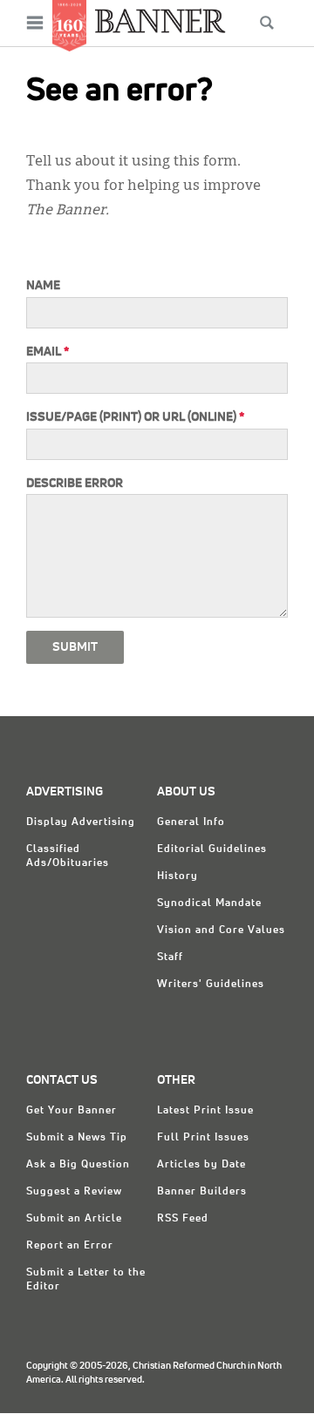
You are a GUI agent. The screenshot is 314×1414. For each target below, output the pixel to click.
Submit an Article (74, 1219)
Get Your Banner (71, 1111)
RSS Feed (182, 1219)
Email (47, 352)
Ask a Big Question (78, 1165)
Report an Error (69, 1246)
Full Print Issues (203, 1138)
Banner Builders (202, 1192)
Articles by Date (201, 1165)
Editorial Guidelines (212, 849)
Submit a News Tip (76, 1138)
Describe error (74, 483)
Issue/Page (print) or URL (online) (135, 417)
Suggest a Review (74, 1192)
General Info (191, 822)
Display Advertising (80, 822)
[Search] (267, 22)
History (177, 876)
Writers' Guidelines (210, 984)
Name (43, 286)
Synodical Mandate (209, 903)
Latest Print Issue (205, 1111)
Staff (170, 957)
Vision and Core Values (221, 930)
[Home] (160, 20)
